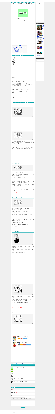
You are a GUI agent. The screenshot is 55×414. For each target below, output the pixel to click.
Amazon (19, 338)
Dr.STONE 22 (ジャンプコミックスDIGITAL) (22, 342)
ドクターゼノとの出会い (15, 48)
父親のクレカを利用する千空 (16, 49)
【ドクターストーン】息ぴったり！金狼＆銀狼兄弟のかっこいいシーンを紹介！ (20, 381)
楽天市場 (22, 338)
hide (20, 45)
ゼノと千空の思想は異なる (16, 51)
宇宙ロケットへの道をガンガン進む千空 (17, 50)
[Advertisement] (23, 24)
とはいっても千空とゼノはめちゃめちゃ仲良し (18, 52)
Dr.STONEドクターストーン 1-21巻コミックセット (23, 336)
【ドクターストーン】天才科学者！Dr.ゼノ (16, 46)
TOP (13, 410)
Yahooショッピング (26, 338)
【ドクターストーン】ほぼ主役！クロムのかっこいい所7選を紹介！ (19, 367)
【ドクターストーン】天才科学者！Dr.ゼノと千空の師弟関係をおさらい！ (19, 47)
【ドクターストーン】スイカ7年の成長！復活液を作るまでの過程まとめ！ (20, 378)
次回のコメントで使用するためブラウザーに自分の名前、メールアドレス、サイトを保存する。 (21, 398)
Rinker (19, 343)
